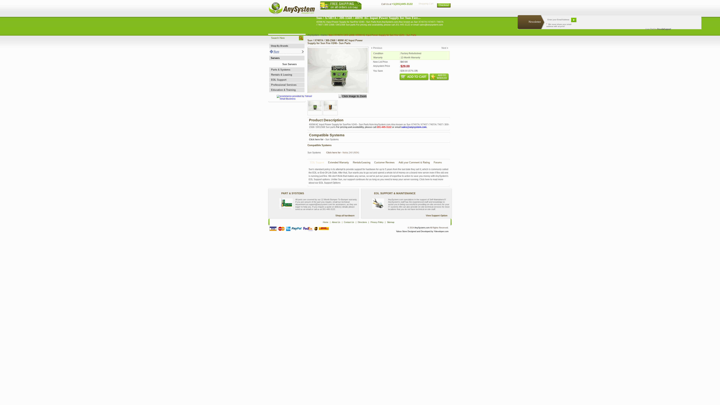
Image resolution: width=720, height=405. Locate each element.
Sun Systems (324, 139)
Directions (406, 12)
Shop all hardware (345, 215)
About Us (370, 12)
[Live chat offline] (656, 21)
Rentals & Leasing (281, 74)
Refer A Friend (607, 21)
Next (444, 48)
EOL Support (278, 79)
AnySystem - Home (317, 35)
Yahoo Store (401, 231)
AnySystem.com (422, 227)
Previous (377, 48)
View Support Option (436, 215)
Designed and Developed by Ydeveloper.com (428, 231)
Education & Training (283, 89)
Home (355, 12)
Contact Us (387, 12)
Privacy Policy (426, 12)
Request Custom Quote (683, 21)
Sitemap (444, 12)
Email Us (587, 21)
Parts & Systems (280, 69)
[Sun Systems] (286, 53)
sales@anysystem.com (414, 127)
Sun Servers (289, 64)
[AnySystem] (291, 14)
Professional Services (283, 84)
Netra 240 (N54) (342, 152)
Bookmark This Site (632, 21)
